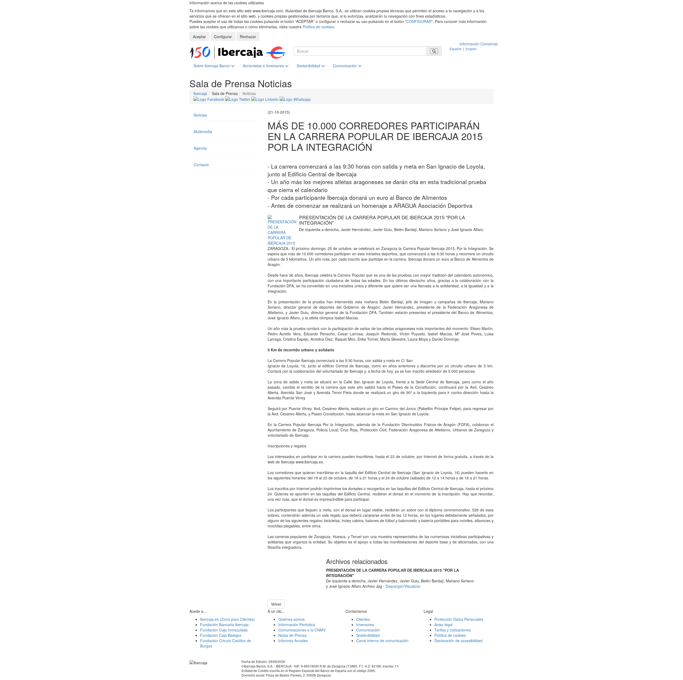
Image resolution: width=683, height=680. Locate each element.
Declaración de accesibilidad (458, 640)
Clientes (363, 619)
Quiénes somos (291, 619)
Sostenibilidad (309, 65)
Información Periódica (296, 624)
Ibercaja (200, 93)
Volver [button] (276, 604)
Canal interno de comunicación (382, 640)
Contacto (201, 164)
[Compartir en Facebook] (209, 98)
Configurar (223, 36)
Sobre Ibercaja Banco (212, 65)
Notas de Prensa (292, 635)
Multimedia (203, 131)
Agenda (200, 148)
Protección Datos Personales (458, 619)
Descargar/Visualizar (403, 586)
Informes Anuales (293, 640)
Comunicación (345, 65)
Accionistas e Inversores (264, 65)
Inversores (365, 624)
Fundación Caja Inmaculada (224, 630)
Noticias (200, 115)
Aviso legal (443, 624)
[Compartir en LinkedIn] (265, 98)
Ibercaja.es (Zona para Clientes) (227, 619)
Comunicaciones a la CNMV (301, 630)
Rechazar (248, 36)
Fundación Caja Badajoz (220, 635)
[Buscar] (434, 51)
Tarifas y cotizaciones (452, 630)
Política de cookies (318, 26)
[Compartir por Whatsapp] (295, 98)
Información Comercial (478, 43)
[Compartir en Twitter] (238, 98)
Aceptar (199, 36)
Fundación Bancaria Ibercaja (224, 624)
